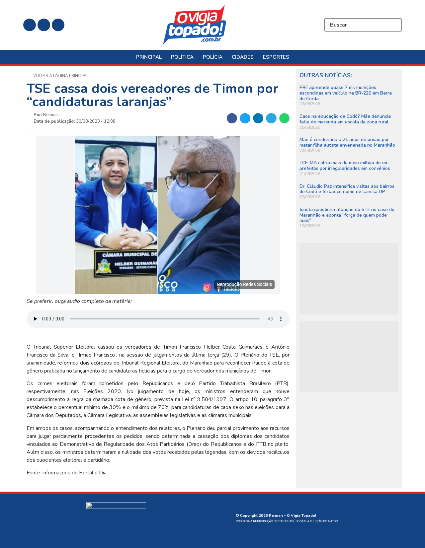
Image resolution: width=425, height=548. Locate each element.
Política (182, 57)
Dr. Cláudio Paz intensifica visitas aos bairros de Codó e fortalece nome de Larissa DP (346, 189)
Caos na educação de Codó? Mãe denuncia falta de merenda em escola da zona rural (345, 119)
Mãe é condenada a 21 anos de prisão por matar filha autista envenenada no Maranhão (347, 142)
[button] (232, 118)
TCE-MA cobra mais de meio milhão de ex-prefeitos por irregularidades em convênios (344, 165)
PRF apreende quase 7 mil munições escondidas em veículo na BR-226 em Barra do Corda (345, 93)
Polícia (212, 57)
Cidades (243, 57)
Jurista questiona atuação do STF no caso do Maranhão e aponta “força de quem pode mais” (346, 215)
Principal (149, 57)
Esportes (276, 57)
